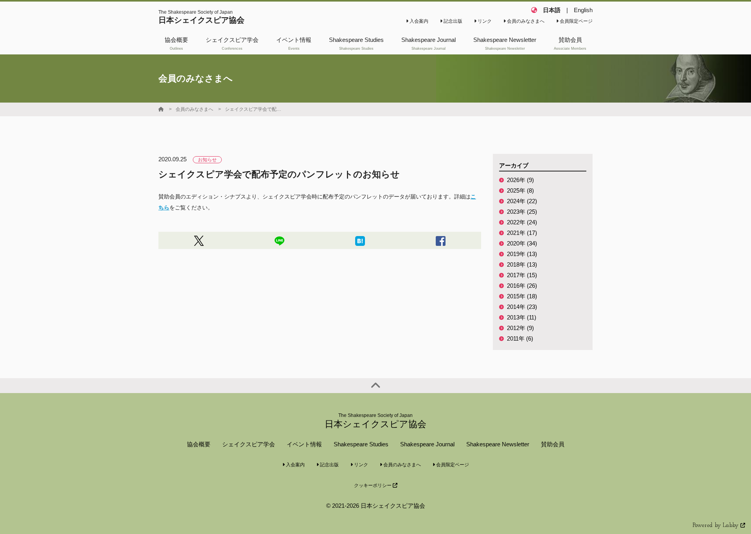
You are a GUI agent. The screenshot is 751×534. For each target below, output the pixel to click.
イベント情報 (304, 444)
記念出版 (452, 21)
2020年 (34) (522, 243)
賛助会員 (552, 444)
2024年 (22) (522, 201)
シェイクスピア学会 (248, 444)
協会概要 (198, 444)
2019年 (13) (522, 254)
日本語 (552, 10)
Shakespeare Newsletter (497, 444)
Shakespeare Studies (361, 444)
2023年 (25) (522, 211)
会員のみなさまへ (525, 21)
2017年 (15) (522, 275)
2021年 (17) (522, 232)
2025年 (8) (520, 190)
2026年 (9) (520, 180)
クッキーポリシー (373, 485)
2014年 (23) (522, 306)
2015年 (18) (522, 296)
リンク (484, 21)
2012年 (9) (520, 328)
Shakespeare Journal (427, 444)
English (583, 10)
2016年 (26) (522, 285)
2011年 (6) (520, 338)
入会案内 (418, 21)
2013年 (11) (521, 317)
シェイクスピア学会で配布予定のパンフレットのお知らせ (254, 109)
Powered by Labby (716, 526)
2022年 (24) (522, 222)
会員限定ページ (576, 21)
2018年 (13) (522, 264)
